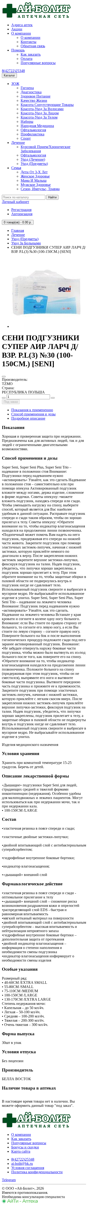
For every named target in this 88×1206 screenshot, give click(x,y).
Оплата (26, 59)
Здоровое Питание (35, 96)
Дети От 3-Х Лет (34, 172)
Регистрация (21, 210)
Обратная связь (33, 46)
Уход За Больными (26, 243)
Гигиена (27, 88)
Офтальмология (33, 130)
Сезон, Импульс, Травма (40, 189)
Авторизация (21, 214)
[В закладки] (4, 376)
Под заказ (11, 401)
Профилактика (32, 134)
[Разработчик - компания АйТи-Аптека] (20, 1202)
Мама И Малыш (33, 180)
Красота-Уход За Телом (39, 117)
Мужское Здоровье (36, 185)
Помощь (18, 50)
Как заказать (31, 54)
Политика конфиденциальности (37, 1172)
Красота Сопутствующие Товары (47, 105)
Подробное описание (28, 418)
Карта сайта (20, 1151)
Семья (16, 168)
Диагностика (31, 92)
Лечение (18, 143)
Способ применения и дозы (33, 414)
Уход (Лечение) (33, 159)
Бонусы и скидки (25, 1147)
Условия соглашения (27, 1168)
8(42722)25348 (13, 71)
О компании (21, 33)
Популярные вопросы (38, 63)
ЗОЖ (15, 84)
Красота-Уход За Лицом (40, 113)
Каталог (9, 75)
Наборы (27, 122)
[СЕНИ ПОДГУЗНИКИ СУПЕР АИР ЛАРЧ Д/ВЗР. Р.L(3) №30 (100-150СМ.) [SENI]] (46, 326)
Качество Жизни (34, 100)
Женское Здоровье (35, 176)
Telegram (9, 1180)
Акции (16, 29)
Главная (17, 230)
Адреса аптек (22, 25)
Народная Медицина (37, 126)
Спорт (26, 138)
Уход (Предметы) (34, 164)
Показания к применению (32, 410)
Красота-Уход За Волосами (42, 109)
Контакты (28, 42)
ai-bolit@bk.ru (22, 1164)
